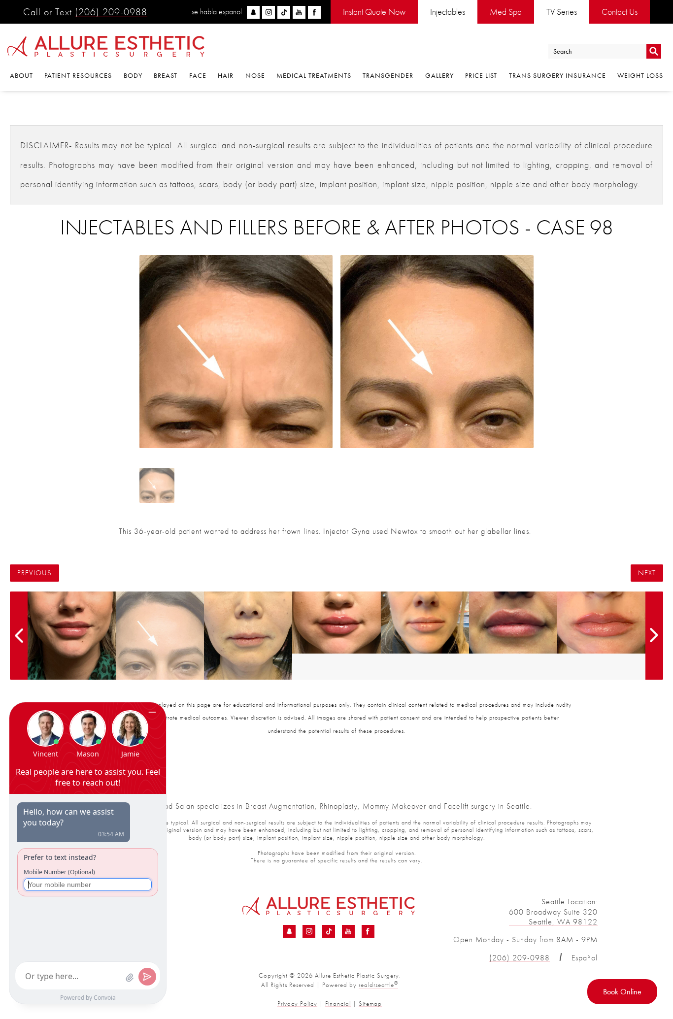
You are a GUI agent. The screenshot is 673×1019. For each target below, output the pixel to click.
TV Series (561, 11)
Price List (481, 75)
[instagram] (268, 12)
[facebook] (314, 12)
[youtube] (299, 12)
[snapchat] (253, 12)
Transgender (388, 75)
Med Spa (506, 11)
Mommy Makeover (394, 806)
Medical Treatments (313, 75)
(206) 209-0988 (111, 11)
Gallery (439, 75)
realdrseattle (378, 985)
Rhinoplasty (339, 806)
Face (197, 75)
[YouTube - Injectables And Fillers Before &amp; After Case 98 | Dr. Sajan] (348, 931)
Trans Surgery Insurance (557, 75)
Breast (165, 75)
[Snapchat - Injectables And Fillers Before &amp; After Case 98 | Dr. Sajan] (289, 931)
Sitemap (370, 1003)
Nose (255, 75)
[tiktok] (283, 12)
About (21, 75)
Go (654, 51)
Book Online (622, 991)
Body (133, 75)
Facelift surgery (470, 806)
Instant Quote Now (374, 11)
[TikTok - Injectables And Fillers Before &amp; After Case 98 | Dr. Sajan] (328, 931)
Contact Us (620, 11)
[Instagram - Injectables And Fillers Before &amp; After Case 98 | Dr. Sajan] (309, 931)
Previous (34, 573)
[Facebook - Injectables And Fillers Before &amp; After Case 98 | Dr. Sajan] (368, 931)
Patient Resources (78, 75)
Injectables (447, 11)
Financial (338, 1003)
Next (647, 573)
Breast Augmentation (280, 806)
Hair (226, 75)
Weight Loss (640, 75)
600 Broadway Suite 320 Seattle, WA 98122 (553, 917)
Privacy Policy (297, 1003)
